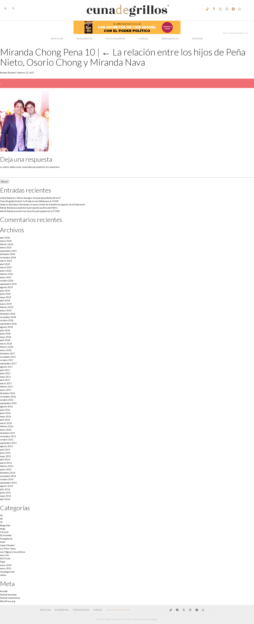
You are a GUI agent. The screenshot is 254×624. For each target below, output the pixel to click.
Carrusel (4, 532)
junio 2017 (5, 373)
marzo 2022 (6, 267)
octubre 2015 (6, 439)
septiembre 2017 (8, 363)
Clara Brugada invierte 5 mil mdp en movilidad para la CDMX (29, 201)
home (2, 542)
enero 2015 (5, 469)
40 (1, 518)
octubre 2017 (6, 360)
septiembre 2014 (8, 482)
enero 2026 (5, 247)
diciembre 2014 (7, 472)
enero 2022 (5, 270)
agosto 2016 (6, 406)
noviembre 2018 (8, 317)
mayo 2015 (5, 456)
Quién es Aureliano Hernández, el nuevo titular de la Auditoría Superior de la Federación (42, 204)
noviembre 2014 (8, 476)
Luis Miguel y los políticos (12, 552)
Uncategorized (7, 571)
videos (3, 575)
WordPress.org (7, 601)
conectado (27, 167)
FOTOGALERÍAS (81, 610)
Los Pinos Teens (8, 548)
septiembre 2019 (8, 284)
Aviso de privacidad (118, 610)
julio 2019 (5, 290)
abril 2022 (5, 264)
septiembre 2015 (8, 443)
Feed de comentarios (10, 597)
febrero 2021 (6, 274)
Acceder (4, 591)
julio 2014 (5, 489)
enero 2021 (5, 277)
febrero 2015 (6, 466)
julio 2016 (5, 409)
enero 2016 (5, 429)
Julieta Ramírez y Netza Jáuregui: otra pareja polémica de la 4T (30, 198)
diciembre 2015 (7, 433)
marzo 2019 (6, 304)
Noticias (57, 38)
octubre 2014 (6, 479)
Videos (143, 38)
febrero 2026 (6, 244)
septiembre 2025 (8, 251)
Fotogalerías (115, 38)
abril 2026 (5, 237)
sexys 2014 (5, 565)
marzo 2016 (6, 423)
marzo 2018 (6, 343)
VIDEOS (97, 610)
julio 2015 (5, 449)
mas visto (4, 555)
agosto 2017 (6, 366)
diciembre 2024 (7, 254)
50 (1, 522)
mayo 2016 (5, 416)
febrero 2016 (6, 426)
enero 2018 (5, 350)
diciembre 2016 (7, 393)
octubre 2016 (6, 399)
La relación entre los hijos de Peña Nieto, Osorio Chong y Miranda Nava (122, 57)
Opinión (197, 38)
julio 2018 (5, 330)
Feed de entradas (8, 594)
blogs (2, 528)
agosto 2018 (6, 327)
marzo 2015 (6, 462)
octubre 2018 (6, 320)
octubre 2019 (6, 280)
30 (1, 515)
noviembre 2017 (8, 356)
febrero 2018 (6, 346)
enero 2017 (5, 390)
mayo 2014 (5, 496)
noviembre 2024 (8, 257)
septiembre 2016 (8, 403)
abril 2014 (5, 499)
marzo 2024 (6, 260)
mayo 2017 (5, 376)
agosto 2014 (6, 486)
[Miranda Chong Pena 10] (24, 150)
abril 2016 (5, 419)
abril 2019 (5, 300)
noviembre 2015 (8, 436)
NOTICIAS (5, 558)
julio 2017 (5, 370)
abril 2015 (5, 459)
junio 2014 (5, 492)
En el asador (6, 535)
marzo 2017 (6, 383)
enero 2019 (5, 310)
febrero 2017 (6, 386)
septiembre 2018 (8, 323)
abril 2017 (5, 380)
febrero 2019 (6, 307)
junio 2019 (5, 293)
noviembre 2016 (8, 396)
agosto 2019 (6, 287)
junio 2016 (5, 413)
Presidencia (170, 38)
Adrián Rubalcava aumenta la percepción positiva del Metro (29, 207)
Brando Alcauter (8, 72)
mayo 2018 (5, 337)
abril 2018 (5, 340)
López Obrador (7, 545)
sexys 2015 (5, 568)
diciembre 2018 (7, 313)
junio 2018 (5, 333)
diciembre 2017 (7, 353)
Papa (2, 561)
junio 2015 (5, 452)
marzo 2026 (6, 241)
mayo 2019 (5, 297)
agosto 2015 (6, 446)
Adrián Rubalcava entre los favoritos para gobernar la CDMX (30, 211)
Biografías (85, 38)
